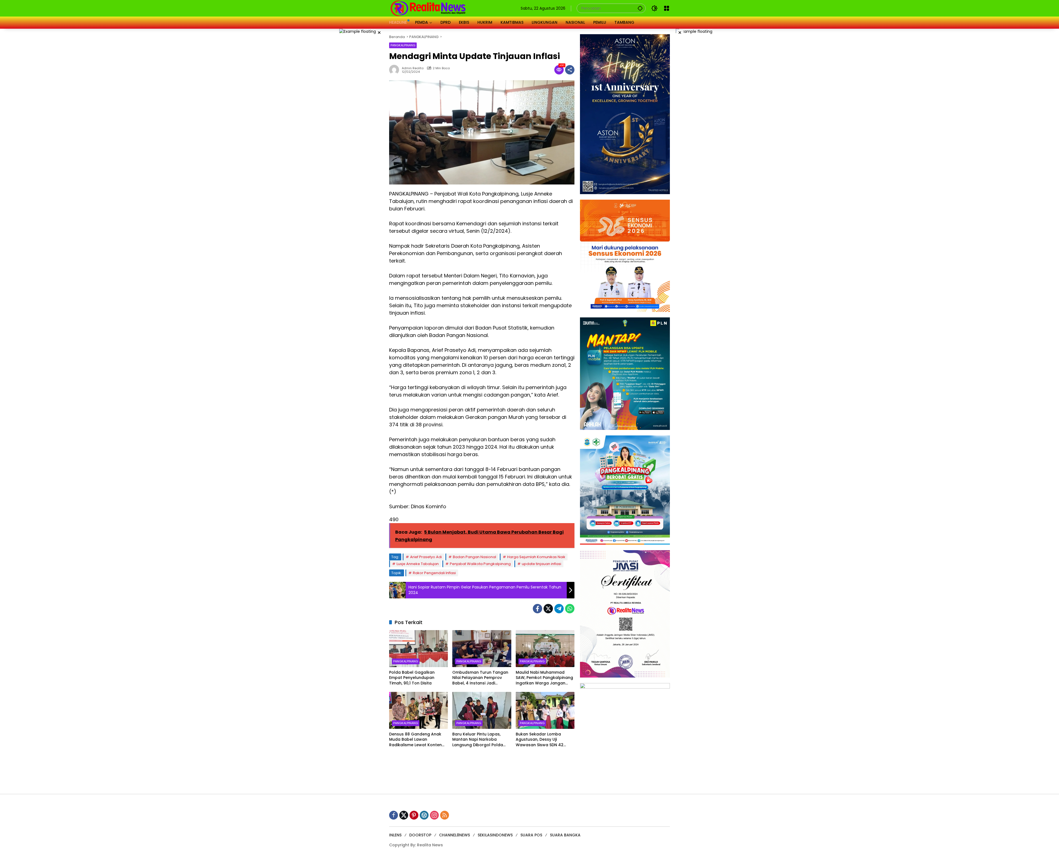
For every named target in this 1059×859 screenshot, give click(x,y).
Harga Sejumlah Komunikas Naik (536, 557)
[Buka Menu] (666, 8)
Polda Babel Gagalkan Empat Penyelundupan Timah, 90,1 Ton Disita (412, 678)
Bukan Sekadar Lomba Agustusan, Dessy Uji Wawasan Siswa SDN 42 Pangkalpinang (539, 740)
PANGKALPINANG (403, 45)
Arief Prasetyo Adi (426, 557)
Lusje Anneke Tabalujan (418, 563)
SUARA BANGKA (565, 835)
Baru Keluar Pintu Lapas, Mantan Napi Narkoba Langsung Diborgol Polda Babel (477, 740)
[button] (640, 8)
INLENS (395, 835)
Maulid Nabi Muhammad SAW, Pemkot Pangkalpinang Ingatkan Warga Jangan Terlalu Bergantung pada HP (544, 678)
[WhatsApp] (569, 608)
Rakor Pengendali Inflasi (434, 573)
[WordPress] (424, 815)
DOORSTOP (420, 835)
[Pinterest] (414, 815)
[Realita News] (428, 8)
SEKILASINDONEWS (495, 835)
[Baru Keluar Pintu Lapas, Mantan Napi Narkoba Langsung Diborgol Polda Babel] (481, 710)
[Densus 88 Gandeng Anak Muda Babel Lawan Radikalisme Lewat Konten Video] (418, 710)
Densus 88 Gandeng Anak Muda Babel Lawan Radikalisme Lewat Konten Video (415, 740)
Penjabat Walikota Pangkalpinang (480, 563)
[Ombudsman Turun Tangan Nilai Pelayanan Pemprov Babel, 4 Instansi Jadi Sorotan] (481, 648)
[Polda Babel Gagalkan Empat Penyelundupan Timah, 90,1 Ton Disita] (418, 648)
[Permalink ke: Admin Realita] (395, 70)
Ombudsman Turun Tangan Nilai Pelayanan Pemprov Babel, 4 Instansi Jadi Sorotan (480, 678)
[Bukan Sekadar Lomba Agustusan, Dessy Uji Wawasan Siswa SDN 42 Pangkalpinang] (545, 710)
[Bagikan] (569, 69)
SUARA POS (531, 835)
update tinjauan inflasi (541, 563)
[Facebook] (537, 608)
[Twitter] (548, 608)
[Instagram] (434, 815)
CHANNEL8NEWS (454, 835)
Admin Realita (413, 68)
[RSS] (444, 815)
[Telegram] (559, 608)
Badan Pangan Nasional (474, 557)
